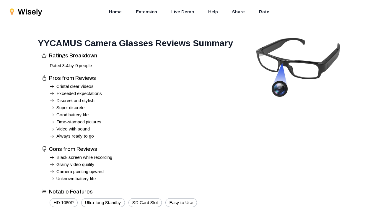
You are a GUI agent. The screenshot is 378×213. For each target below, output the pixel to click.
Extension (146, 11)
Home (115, 11)
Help (213, 11)
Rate (264, 11)
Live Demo (182, 11)
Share (238, 11)
